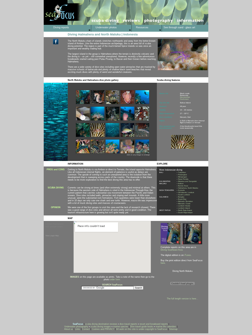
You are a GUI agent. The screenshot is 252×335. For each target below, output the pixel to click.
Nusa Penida (183, 179)
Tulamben (182, 172)
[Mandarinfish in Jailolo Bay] (97, 152)
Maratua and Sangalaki (187, 181)
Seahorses (184, 99)
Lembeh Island (184, 208)
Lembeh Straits (184, 206)
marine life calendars (166, 326)
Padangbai (182, 175)
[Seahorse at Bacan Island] (97, 103)
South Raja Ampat (185, 212)
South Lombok (184, 195)
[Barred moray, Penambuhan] (142, 136)
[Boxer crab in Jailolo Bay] (97, 136)
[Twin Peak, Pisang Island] (97, 120)
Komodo (181, 190)
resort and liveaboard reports (154, 324)
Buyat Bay (182, 199)
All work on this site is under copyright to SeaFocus (141, 329)
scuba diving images (101, 326)
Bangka (181, 197)
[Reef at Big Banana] (112, 152)
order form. (115, 279)
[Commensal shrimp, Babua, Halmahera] (82, 120)
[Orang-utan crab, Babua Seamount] (142, 120)
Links (77, 329)
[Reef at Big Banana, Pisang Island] (142, 103)
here (163, 263)
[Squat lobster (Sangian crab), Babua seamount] (127, 152)
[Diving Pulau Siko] (82, 103)
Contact (86, 329)
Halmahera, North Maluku (188, 188)
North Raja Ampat (185, 210)
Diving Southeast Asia (172, 250)
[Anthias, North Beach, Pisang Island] (127, 136)
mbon (181, 183)
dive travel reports (128, 324)
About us (68, 329)
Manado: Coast (184, 203)
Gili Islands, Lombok (186, 192)
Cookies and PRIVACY (103, 329)
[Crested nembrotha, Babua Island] (82, 152)
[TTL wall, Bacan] (82, 136)
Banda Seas (183, 186)
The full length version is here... (182, 298)
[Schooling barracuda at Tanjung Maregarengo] (112, 136)
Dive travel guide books (141, 326)
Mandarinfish (185, 97)
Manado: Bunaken (185, 201)
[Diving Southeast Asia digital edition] (170, 243)
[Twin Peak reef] (142, 152)
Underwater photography (76, 326)
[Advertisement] (89, 313)
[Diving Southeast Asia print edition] (192, 243)
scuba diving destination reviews (101, 324)
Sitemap (173, 329)
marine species (120, 326)
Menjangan (182, 177)
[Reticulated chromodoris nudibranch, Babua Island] (127, 103)
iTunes (187, 255)
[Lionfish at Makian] (112, 120)
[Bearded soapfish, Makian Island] (112, 103)
